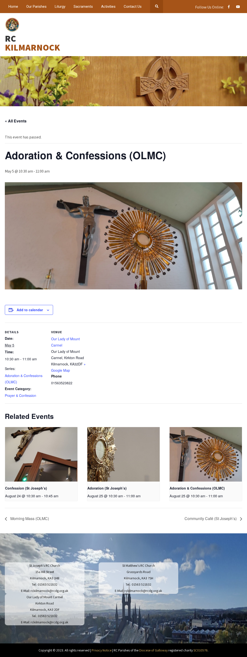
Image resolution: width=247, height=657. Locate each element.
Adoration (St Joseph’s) (107, 488)
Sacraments (83, 6)
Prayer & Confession (20, 395)
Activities (108, 6)
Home (13, 6)
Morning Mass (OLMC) (29, 518)
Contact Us (133, 6)
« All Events (16, 121)
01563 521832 (47, 584)
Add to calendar (30, 309)
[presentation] (41, 454)
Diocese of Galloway (153, 650)
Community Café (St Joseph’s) (211, 518)
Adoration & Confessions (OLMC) (197, 488)
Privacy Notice (101, 650)
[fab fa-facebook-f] (229, 7)
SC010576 (200, 650)
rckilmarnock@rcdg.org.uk (49, 591)
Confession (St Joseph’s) (26, 488)
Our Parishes (36, 6)
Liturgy (60, 6)
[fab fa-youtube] (238, 7)
